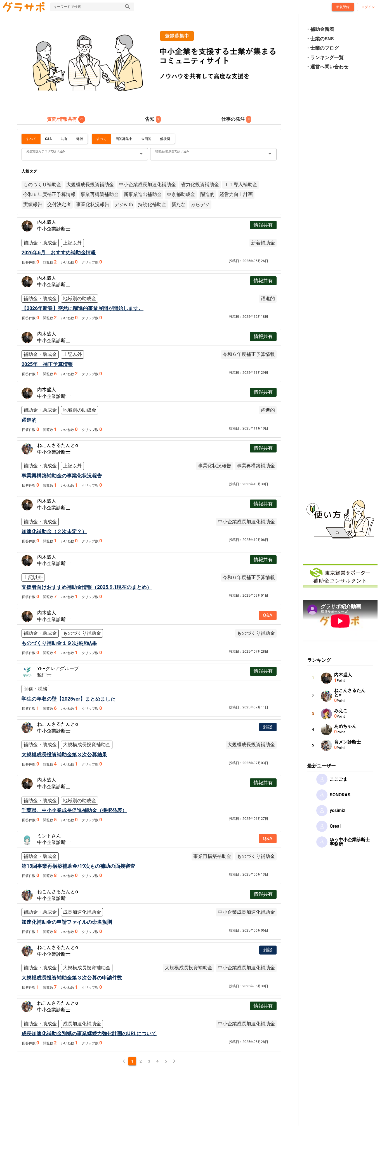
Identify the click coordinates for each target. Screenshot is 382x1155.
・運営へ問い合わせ (327, 66)
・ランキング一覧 (325, 57)
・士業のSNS (320, 38)
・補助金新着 (320, 29)
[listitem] (340, 678)
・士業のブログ (322, 48)
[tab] (66, 119)
